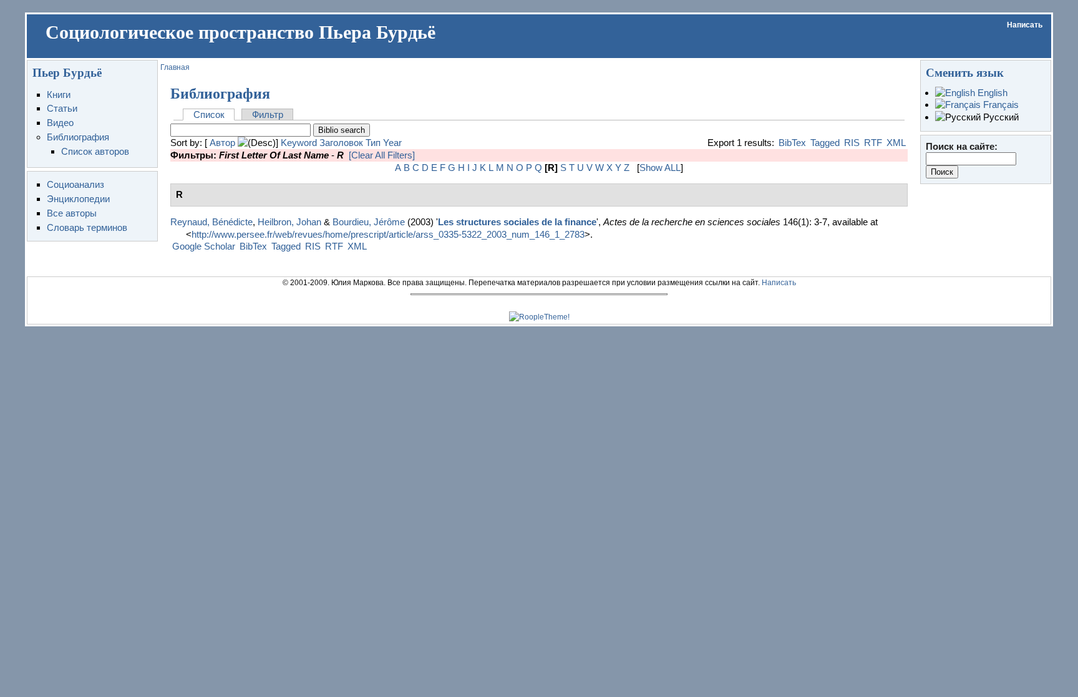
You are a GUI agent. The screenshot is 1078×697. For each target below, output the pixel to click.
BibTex (792, 142)
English (991, 92)
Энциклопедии (78, 198)
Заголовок (341, 142)
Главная (175, 67)
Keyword (299, 142)
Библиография (78, 137)
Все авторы (72, 213)
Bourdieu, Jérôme (369, 222)
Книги (58, 94)
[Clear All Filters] (382, 155)
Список (209, 114)
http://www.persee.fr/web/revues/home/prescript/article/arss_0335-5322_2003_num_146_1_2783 (388, 234)
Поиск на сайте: (962, 146)
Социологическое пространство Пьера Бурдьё (240, 32)
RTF (873, 142)
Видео (60, 122)
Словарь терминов (87, 227)
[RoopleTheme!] (539, 317)
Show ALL (660, 167)
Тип (373, 142)
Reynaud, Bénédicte (211, 222)
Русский (1000, 117)
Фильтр (267, 114)
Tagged (825, 142)
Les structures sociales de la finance (517, 222)
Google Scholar (203, 246)
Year (392, 142)
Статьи (62, 108)
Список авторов (95, 151)
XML (896, 142)
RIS (852, 142)
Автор (222, 142)
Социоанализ (75, 184)
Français (1000, 104)
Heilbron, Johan (289, 222)
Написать (1024, 25)
